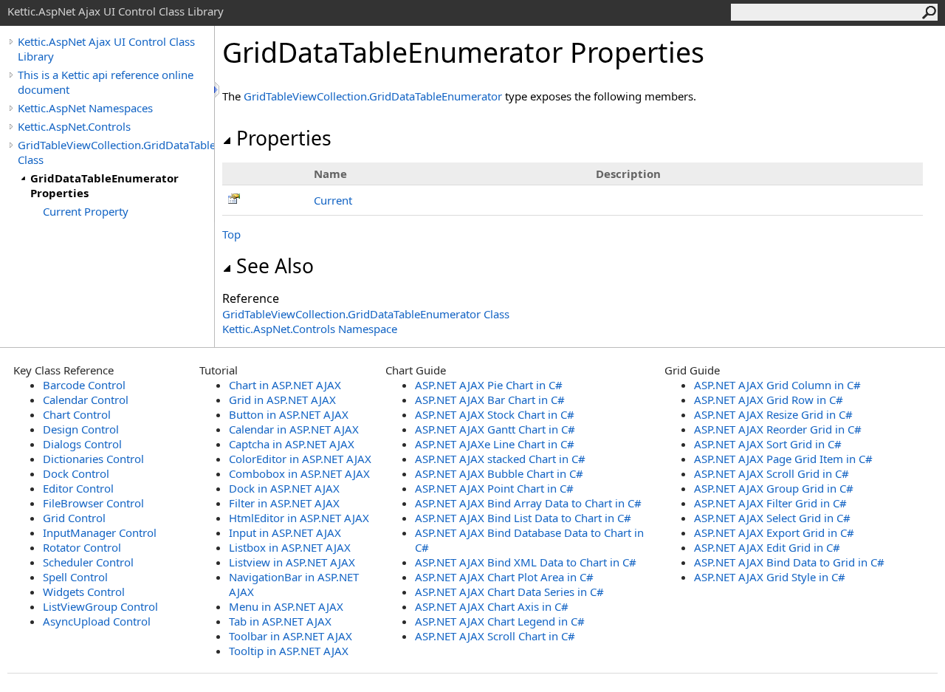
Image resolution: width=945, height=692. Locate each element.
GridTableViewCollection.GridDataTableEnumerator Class (116, 152)
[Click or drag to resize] (217, 89)
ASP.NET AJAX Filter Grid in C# (770, 503)
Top (231, 234)
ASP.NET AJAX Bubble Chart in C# (499, 473)
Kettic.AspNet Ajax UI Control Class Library (106, 49)
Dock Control (76, 473)
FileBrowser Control (93, 503)
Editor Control (78, 488)
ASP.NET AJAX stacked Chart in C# (500, 458)
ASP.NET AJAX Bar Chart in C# (490, 399)
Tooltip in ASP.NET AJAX (288, 650)
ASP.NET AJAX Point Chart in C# (494, 488)
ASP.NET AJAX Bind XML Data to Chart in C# (525, 562)
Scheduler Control (88, 562)
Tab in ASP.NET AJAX (280, 621)
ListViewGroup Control (100, 606)
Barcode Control (84, 384)
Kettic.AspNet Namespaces (85, 107)
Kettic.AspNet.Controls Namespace (309, 328)
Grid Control (74, 517)
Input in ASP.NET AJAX (285, 532)
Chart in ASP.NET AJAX (285, 384)
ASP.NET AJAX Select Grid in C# (772, 517)
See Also (275, 266)
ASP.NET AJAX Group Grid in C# (773, 488)
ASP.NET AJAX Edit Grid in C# (767, 547)
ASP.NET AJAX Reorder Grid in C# (778, 429)
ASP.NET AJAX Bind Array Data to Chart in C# (528, 503)
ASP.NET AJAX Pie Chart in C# (489, 384)
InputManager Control (100, 532)
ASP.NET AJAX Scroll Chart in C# (495, 635)
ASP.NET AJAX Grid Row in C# (768, 399)
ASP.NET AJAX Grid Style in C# (769, 576)
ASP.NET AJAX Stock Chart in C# (494, 414)
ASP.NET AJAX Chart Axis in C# (491, 606)
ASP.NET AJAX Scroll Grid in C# (771, 473)
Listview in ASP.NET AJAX (292, 562)
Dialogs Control (82, 443)
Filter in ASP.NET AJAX (284, 503)
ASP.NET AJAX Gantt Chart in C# (495, 429)
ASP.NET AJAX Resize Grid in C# (773, 414)
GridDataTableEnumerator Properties (104, 185)
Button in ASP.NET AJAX (288, 414)
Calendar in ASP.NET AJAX (294, 429)
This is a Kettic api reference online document (105, 82)
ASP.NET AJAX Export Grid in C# (774, 532)
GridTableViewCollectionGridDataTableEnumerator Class (365, 313)
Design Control (81, 429)
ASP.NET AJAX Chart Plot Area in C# (504, 576)
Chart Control (77, 414)
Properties (283, 138)
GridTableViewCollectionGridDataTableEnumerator (373, 96)
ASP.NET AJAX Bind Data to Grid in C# (789, 562)
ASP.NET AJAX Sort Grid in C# (768, 443)
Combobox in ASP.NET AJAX (299, 473)
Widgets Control (84, 591)
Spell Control (75, 576)
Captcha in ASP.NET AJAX (291, 443)
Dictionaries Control (93, 458)
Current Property (85, 211)
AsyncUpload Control (97, 621)
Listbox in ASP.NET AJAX (290, 547)
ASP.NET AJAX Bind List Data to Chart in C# (523, 517)
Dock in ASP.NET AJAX (284, 488)
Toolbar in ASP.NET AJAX (290, 635)
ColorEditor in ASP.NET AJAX (300, 458)
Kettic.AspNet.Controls (74, 126)
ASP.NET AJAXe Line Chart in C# (494, 443)
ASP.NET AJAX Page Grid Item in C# (783, 458)
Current (333, 200)
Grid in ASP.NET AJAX (282, 399)
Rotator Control (82, 547)
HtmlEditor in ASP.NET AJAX (299, 517)
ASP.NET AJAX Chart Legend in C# (500, 621)
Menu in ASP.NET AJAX (286, 606)
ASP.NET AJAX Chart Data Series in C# (509, 591)
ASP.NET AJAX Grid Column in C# (777, 384)
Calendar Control (85, 399)
